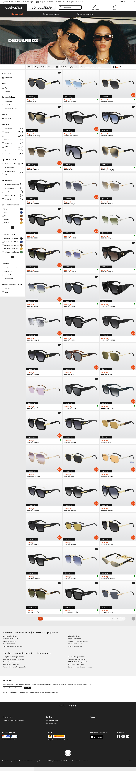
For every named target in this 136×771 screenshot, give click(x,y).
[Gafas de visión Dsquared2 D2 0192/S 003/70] (81, 525)
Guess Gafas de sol (9, 641)
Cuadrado (7, 139)
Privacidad (22, 761)
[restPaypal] (14, 736)
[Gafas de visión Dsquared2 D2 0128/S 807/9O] (44, 355)
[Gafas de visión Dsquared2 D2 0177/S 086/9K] (44, 253)
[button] (13, 7)
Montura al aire (9, 167)
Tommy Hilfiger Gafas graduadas (14, 667)
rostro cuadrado (10, 195)
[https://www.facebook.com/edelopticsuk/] (118, 737)
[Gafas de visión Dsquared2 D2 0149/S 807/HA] (118, 253)
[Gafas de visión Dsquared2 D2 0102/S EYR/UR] (44, 389)
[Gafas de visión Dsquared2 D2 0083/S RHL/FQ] (118, 151)
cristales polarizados (11, 275)
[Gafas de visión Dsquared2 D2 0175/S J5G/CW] (118, 355)
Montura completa (10, 164)
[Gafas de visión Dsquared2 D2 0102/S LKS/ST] (81, 83)
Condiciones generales (10, 761)
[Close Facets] (12, 67)
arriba (131, 761)
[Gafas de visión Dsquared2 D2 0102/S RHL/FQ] (118, 185)
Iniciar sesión (95, 9)
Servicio (49, 717)
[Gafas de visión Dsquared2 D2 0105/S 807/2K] (81, 287)
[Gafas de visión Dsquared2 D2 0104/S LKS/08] (81, 253)
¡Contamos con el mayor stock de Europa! (19, 2)
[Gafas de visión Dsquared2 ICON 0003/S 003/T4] (81, 389)
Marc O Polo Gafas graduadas (13, 659)
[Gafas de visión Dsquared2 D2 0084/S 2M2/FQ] (44, 117)
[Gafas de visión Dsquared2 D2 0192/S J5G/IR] (81, 457)
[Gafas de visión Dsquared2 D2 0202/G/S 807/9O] (81, 117)
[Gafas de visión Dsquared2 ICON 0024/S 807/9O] (118, 287)
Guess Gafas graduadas (11, 662)
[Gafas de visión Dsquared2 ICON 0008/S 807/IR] (81, 593)
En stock (7, 105)
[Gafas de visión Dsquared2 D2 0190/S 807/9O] (118, 525)
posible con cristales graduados (11, 269)
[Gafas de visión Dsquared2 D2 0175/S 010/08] (81, 185)
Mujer (6, 88)
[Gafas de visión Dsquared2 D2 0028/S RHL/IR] (44, 83)
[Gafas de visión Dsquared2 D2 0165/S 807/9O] (44, 185)
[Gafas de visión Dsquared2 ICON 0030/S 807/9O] (118, 321)
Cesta (114, 9)
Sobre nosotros (7, 717)
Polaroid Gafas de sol (10, 638)
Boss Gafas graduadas (11, 664)
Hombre (7, 91)
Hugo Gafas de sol (74, 638)
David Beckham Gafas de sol (13, 646)
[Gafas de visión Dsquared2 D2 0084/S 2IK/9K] (44, 593)
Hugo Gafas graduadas (76, 664)
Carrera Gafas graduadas (77, 659)
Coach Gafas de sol (75, 646)
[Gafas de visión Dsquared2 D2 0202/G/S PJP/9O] (118, 389)
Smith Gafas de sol (75, 644)
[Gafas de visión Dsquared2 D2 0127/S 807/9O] (81, 423)
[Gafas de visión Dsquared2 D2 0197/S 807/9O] (81, 491)
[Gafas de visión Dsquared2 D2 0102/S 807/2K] (118, 593)
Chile (123, 1)
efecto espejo (8, 278)
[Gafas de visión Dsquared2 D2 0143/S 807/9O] (44, 491)
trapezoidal (8, 199)
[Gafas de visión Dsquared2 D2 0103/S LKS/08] (81, 559)
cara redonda (9, 192)
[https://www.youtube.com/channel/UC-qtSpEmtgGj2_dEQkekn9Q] (127, 737)
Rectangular (8, 128)
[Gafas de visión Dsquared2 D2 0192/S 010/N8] (118, 457)
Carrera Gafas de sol (10, 636)
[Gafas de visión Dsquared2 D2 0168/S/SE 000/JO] (118, 559)
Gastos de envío (51, 723)
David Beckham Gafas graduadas (80, 667)
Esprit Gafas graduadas (76, 657)
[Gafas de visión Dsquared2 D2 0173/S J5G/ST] (44, 287)
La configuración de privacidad (13, 720)
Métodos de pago (52, 720)
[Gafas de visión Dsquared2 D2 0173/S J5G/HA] (44, 151)
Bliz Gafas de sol (74, 636)
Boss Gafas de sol (9, 644)
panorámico (8, 143)
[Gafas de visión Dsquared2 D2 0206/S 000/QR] (44, 457)
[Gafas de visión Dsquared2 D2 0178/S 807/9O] (44, 423)
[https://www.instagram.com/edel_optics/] (123, 737)
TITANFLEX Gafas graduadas (78, 662)
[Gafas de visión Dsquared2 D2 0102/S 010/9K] (118, 219)
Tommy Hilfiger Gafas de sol (78, 641)
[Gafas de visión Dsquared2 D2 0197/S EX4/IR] (81, 355)
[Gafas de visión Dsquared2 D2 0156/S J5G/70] (118, 423)
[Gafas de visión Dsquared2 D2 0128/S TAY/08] (118, 117)
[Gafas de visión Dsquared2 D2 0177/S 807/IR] (44, 219)
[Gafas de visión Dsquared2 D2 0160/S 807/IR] (81, 321)
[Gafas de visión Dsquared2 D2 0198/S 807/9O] (44, 525)
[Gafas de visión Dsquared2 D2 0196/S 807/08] (118, 491)
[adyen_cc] (3, 736)
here (56, 692)
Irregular (7, 132)
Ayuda (92, 717)
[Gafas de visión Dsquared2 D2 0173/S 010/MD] (44, 321)
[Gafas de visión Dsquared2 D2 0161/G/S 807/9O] (44, 559)
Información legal (33, 761)
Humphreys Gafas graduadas (13, 657)
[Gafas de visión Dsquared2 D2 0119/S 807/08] (81, 151)
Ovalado (7, 136)
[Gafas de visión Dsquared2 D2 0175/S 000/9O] (118, 83)
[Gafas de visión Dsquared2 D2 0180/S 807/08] (81, 219)
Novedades (8, 101)
